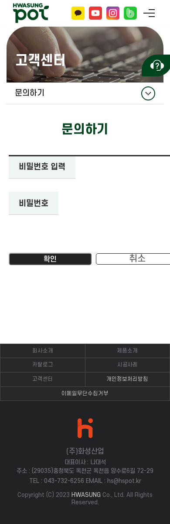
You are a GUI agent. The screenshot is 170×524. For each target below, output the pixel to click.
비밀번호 (33, 203)
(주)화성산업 (31, 13)
